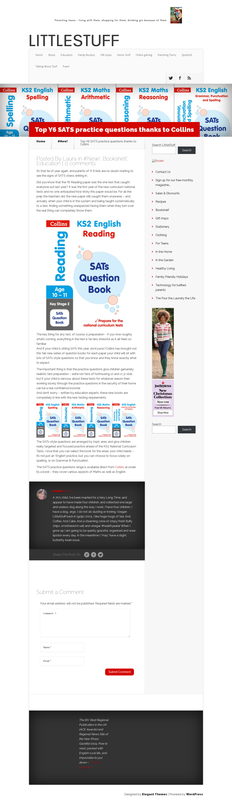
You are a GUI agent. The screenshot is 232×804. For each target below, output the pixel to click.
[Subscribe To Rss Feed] (189, 78)
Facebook (93, 555)
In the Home (164, 251)
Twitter (100, 555)
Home (39, 55)
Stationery (162, 226)
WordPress (194, 794)
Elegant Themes (154, 794)
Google (87, 555)
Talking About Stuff (46, 66)
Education (66, 55)
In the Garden (164, 260)
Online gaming (144, 55)
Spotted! (187, 55)
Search (186, 150)
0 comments (80, 163)
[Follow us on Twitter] (170, 78)
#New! (63, 141)
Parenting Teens (167, 55)
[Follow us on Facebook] (179, 78)
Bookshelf (115, 158)
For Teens (162, 243)
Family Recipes (86, 55)
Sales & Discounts (168, 193)
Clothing (161, 235)
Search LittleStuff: (164, 145)
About (51, 55)
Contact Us (163, 172)
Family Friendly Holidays (172, 277)
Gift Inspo (106, 55)
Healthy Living (165, 268)
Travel (66, 66)
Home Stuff (123, 55)
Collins (119, 467)
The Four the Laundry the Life (175, 298)
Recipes (161, 201)
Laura (69, 158)
